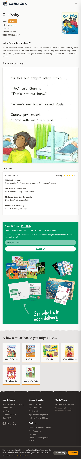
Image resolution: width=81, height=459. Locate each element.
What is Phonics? (35, 408)
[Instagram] (9, 423)
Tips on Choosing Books (38, 414)
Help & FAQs (7, 418)
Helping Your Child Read (38, 418)
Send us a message (66, 404)
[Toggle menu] (76, 3)
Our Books (33, 434)
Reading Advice (35, 404)
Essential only (60, 453)
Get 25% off (40, 249)
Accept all (73, 453)
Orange (13, 21)
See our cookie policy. (19, 455)
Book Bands (33, 411)
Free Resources (35, 431)
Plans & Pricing (9, 408)
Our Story (6, 411)
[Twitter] (14, 423)
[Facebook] (4, 423)
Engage (13, 25)
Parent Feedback (9, 414)
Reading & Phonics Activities (40, 427)
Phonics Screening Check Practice (39, 439)
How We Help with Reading (13, 404)
